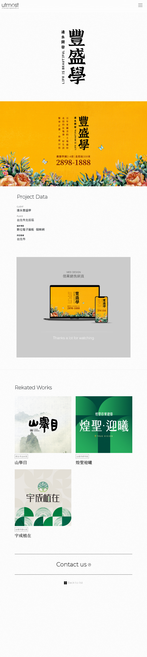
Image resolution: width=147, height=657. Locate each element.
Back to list (75, 582)
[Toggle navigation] (140, 5)
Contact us (72, 564)
